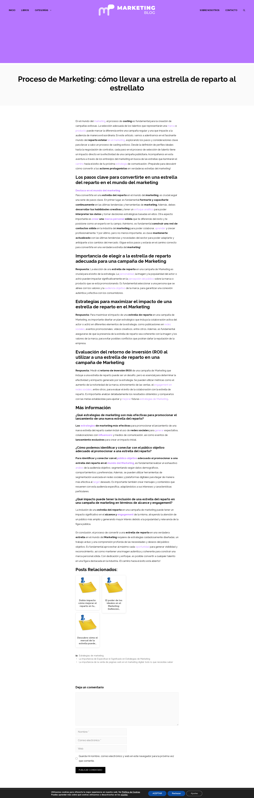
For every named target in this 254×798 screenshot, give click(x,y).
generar (159, 430)
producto (81, 130)
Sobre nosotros (209, 10)
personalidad (126, 273)
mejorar (126, 398)
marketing (99, 121)
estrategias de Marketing (154, 398)
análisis (79, 467)
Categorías (41, 10)
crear (95, 218)
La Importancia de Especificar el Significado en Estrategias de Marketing (114, 659)
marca (171, 125)
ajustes (124, 794)
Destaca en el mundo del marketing (98, 190)
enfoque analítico (143, 209)
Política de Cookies (131, 792)
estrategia (121, 163)
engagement (125, 514)
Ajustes (194, 793)
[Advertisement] (127, 42)
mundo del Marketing (120, 463)
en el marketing (116, 140)
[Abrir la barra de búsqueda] (244, 10)
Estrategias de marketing (91, 655)
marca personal (114, 218)
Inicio (12, 10)
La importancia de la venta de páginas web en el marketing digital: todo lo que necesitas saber (126, 662)
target (96, 481)
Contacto (231, 10)
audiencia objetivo (115, 288)
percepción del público (141, 278)
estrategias (88, 425)
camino (80, 163)
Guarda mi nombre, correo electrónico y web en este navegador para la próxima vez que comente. (126, 758)
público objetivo (127, 458)
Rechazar (176, 793)
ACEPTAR (157, 793)
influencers (105, 435)
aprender (160, 228)
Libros (25, 10)
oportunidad (142, 546)
